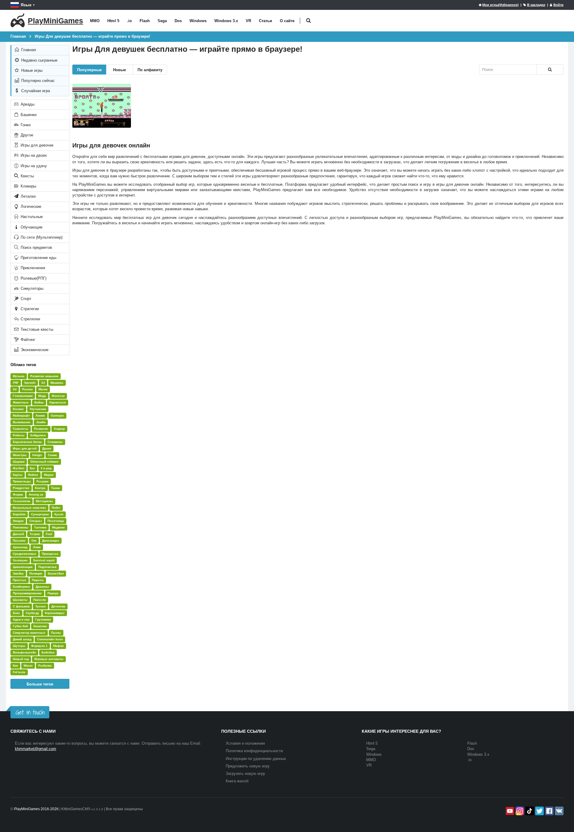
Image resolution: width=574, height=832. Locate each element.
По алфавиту (150, 69)
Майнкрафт (21, 415)
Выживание (21, 422)
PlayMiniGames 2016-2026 (36, 809)
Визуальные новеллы (29, 507)
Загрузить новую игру (245, 773)
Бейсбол (48, 652)
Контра (40, 488)
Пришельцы (22, 481)
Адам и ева (21, 619)
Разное (27, 389)
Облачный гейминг (44, 461)
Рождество (21, 488)
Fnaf (49, 534)
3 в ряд (46, 468)
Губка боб (20, 626)
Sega (162, 21)
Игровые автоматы (48, 659)
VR (248, 21)
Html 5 (113, 21)
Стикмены (55, 442)
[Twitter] (539, 811)
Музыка (19, 376)
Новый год (21, 659)
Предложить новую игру (248, 766)
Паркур (53, 593)
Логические (30, 206)
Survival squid (43, 560)
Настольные (31, 216)
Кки (15, 665)
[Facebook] (549, 811)
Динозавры (50, 540)
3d (43, 382)
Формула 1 (39, 645)
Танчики (40, 527)
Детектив (58, 606)
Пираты (38, 580)
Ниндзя (18, 520)
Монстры (20, 455)
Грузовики (43, 619)
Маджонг (58, 527)
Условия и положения (245, 743)
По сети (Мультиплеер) (40, 237)
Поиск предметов (35, 247)
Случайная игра (35, 91)
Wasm (28, 665)
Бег (32, 468)
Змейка (18, 573)
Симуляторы (31, 288)
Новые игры (31, 70)
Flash (145, 21)
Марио (49, 474)
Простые (19, 580)
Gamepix (57, 415)
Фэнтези (58, 395)
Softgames (38, 435)
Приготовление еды (37, 257)
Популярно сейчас (37, 80)
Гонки (24, 125)
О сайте (287, 21)
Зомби (40, 422)
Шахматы (20, 599)
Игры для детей (24, 448)
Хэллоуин (20, 560)
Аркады (26, 104)
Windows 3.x (226, 21)
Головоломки (23, 395)
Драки (46, 448)
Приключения (32, 268)
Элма (37, 547)
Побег (56, 507)
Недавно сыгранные (38, 60)
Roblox (33, 474)
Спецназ (35, 520)
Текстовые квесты (36, 329)
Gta (33, 540)
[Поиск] (550, 69)
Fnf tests (19, 672)
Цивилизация (23, 567)
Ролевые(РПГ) (32, 278)
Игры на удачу (33, 166)
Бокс (16, 613)
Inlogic (37, 455)
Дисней (18, 534)
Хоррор (59, 428)
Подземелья (47, 567)
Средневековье (24, 553)
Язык (26, 4)
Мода (42, 395)
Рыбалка (45, 665)
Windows (198, 21)
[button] (308, 21)
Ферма (18, 494)
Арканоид (20, 547)
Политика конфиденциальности (254, 751)
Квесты (26, 176)
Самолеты (20, 428)
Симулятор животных (29, 632)
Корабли (19, 514)
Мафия (58, 645)
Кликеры (27, 186)
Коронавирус (55, 613)
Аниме (40, 415)
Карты (17, 474)
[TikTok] (529, 811)
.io (129, 21)
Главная (28, 50)
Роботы (19, 435)
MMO (95, 21)
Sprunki (30, 382)
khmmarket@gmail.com (35, 748)
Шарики (19, 461)
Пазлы (56, 632)
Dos (178, 21)
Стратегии (29, 309)
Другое (26, 135)
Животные (21, 402)
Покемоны (20, 527)
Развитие (41, 428)
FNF (16, 382)
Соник (52, 455)
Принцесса (50, 553)
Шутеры (19, 645)
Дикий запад (22, 639)
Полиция (35, 573)
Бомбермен (21, 586)
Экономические (33, 350)
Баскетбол (56, 573)
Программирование (27, 593)
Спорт (25, 298)
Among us (36, 494)
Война (39, 402)
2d (14, 389)
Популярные (89, 69)
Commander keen (50, 639)
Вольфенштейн (24, 652)
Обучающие (30, 227)
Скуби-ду (32, 613)
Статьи (265, 21)
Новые (119, 69)
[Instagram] (519, 811)
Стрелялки (29, 319)
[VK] (559, 811)
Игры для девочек (36, 145)
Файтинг (27, 339)
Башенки (27, 114)
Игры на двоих (33, 155)
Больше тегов (40, 684)
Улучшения (38, 409)
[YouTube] (509, 811)
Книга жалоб (237, 781)
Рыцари (42, 481)
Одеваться (57, 402)
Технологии (21, 501)
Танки (55, 488)
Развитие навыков (44, 376)
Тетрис (35, 534)
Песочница (56, 520)
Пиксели (39, 599)
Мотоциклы (44, 501)
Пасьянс (19, 540)
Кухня (58, 514)
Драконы (42, 586)
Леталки (27, 196)
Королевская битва (27, 442)
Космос (18, 409)
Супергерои (40, 514)
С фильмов (21, 606)
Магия (43, 389)
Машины (57, 382)
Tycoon (40, 606)
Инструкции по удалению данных (256, 758)
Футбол (18, 468)
